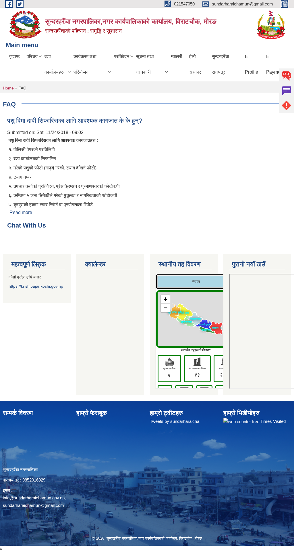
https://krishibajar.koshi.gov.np (36, 286)
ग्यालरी (176, 56)
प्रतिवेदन (121, 56)
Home (8, 88)
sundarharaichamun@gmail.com (33, 505)
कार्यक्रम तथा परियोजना (85, 64)
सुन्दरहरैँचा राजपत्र (220, 64)
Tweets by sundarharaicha (174, 421)
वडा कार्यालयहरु (54, 64)
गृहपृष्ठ (14, 56)
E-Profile (251, 64)
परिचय (32, 56)
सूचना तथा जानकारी (145, 64)
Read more (20, 212)
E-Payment (275, 64)
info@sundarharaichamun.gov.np (34, 497)
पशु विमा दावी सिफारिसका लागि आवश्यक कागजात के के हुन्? (74, 120)
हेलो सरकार (195, 64)
